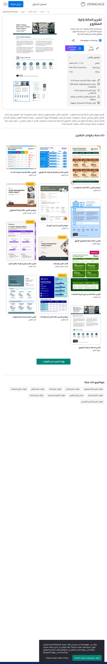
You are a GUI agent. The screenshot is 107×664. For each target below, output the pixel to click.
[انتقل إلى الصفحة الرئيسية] (92, 4)
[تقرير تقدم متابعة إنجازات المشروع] (53, 157)
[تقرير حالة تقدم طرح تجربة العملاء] (85, 272)
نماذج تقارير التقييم (76, 395)
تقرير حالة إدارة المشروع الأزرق (87, 240)
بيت (48, 11)
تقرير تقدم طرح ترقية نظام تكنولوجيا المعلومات (21, 263)
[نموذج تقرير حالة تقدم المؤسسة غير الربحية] (85, 165)
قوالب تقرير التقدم (72, 389)
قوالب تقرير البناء (55, 389)
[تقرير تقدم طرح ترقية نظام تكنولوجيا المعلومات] (21, 241)
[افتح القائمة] (5, 4)
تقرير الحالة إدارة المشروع (89, 347)
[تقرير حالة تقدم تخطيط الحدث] (21, 157)
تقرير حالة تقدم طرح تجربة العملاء (85, 294)
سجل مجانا (15, 4)
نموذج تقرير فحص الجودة (57, 225)
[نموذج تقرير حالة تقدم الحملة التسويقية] (53, 294)
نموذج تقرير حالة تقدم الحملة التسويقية (53, 317)
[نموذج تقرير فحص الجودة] (53, 203)
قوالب (42, 11)
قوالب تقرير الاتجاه (36, 395)
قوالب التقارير (32, 11)
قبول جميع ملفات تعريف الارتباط (87, 658)
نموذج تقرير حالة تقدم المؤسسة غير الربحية (85, 187)
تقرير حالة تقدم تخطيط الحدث (23, 172)
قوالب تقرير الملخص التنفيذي (92, 401)
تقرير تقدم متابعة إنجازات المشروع (53, 172)
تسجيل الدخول (39, 4)
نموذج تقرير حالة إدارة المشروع (23, 210)
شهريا (23, 11)
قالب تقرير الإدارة (61, 263)
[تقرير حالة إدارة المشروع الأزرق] (85, 218)
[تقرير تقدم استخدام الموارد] (21, 294)
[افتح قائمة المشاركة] (73, 40)
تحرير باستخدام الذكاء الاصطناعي (72, 48)
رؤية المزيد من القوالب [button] (53, 361)
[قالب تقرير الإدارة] (53, 248)
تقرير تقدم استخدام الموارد (24, 317)
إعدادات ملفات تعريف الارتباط (57, 658)
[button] (93, 48)
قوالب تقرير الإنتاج (37, 389)
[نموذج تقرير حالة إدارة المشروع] (21, 195)
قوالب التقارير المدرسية (56, 395)
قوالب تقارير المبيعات (18, 389)
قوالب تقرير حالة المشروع (93, 389)
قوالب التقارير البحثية (95, 395)
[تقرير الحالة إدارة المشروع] (85, 325)
